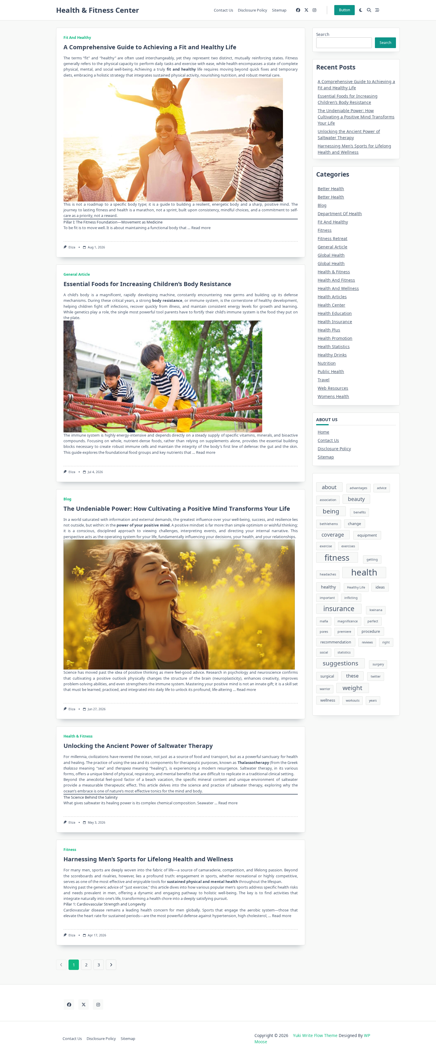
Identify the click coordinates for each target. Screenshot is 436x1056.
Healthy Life (356, 587)
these (352, 676)
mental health (224, 881)
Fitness (69, 849)
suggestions (340, 663)
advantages (358, 488)
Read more (201, 227)
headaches (328, 574)
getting (372, 559)
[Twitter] (306, 10)
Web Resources (333, 388)
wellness (327, 700)
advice (381, 488)
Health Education (335, 313)
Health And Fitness (336, 280)
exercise (326, 546)
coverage (333, 534)
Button (344, 9)
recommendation (335, 642)
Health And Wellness (338, 288)
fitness (336, 557)
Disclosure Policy (252, 10)
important (327, 598)
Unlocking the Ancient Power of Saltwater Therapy (138, 746)
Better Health (331, 188)
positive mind (157, 525)
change (354, 523)
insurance (338, 608)
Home (323, 432)
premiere (344, 632)
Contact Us (223, 10)
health (364, 572)
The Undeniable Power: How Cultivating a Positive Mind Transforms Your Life (176, 509)
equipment (367, 535)
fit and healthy (181, 69)
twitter (376, 676)
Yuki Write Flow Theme (315, 1035)
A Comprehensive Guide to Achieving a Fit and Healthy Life (149, 47)
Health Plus (329, 330)
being (331, 511)
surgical (327, 676)
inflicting (351, 598)
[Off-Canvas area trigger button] (377, 10)
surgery (378, 664)
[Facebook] (298, 10)
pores (324, 632)
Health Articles (332, 296)
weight (352, 688)
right (386, 642)
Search (322, 34)
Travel (324, 380)
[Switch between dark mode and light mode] (361, 10)
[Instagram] (314, 10)
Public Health (331, 371)
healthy (328, 587)
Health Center (331, 305)
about (329, 487)
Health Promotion (335, 338)
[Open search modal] (369, 10)
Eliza (72, 247)
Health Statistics (334, 346)
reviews (367, 642)
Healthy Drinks (332, 355)
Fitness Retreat (332, 238)
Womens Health (333, 396)
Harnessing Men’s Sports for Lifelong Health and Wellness (148, 859)
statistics (344, 652)
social (324, 652)
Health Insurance (335, 321)
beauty (356, 498)
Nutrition (327, 363)
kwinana (376, 610)
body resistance (167, 300)
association (328, 500)
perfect (372, 621)
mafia (324, 621)
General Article (76, 274)
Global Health (331, 255)
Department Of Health (340, 213)
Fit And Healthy (77, 37)
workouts (352, 700)
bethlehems (329, 524)
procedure (371, 631)
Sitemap (279, 10)
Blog (67, 499)
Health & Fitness (78, 736)
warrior (325, 689)
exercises (348, 546)
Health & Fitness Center (97, 10)
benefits (360, 512)
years (373, 700)
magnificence (348, 621)
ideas (380, 587)
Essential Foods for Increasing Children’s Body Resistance (147, 284)
